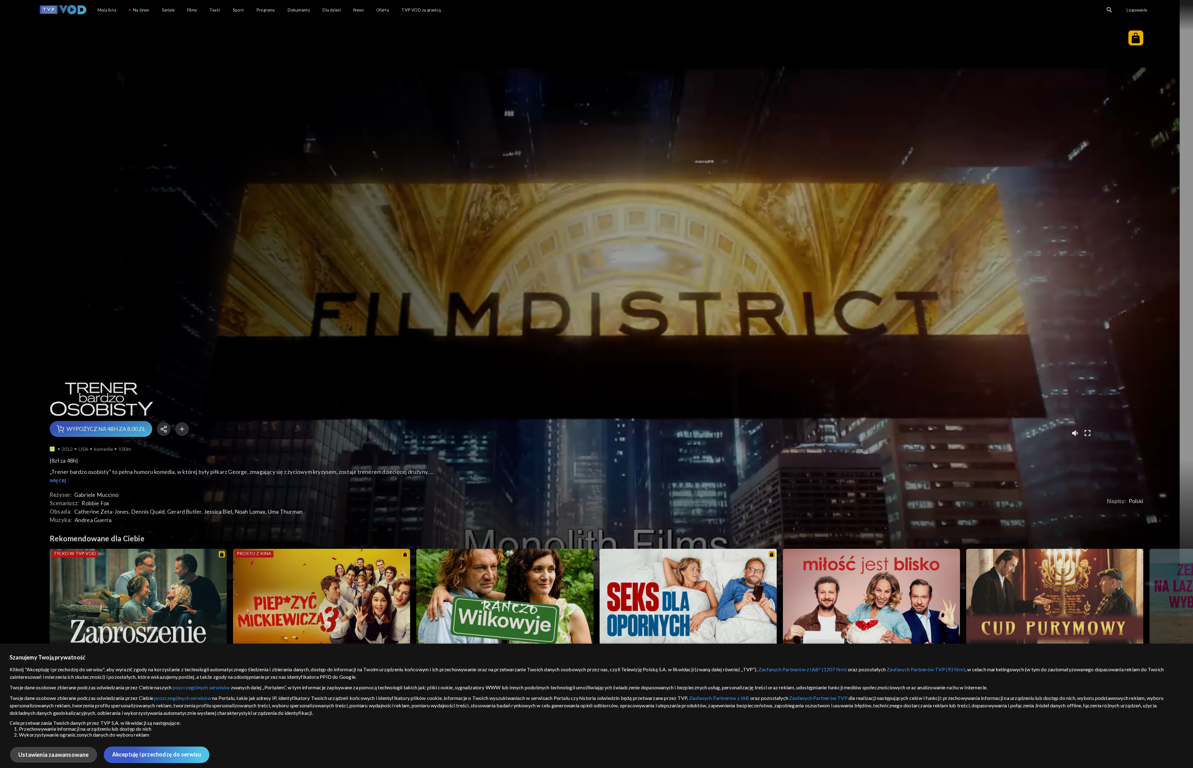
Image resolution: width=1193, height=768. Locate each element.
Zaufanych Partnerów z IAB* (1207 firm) (802, 669)
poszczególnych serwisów (201, 687)
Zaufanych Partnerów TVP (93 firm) (926, 669)
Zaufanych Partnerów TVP (818, 698)
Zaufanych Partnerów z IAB (719, 698)
